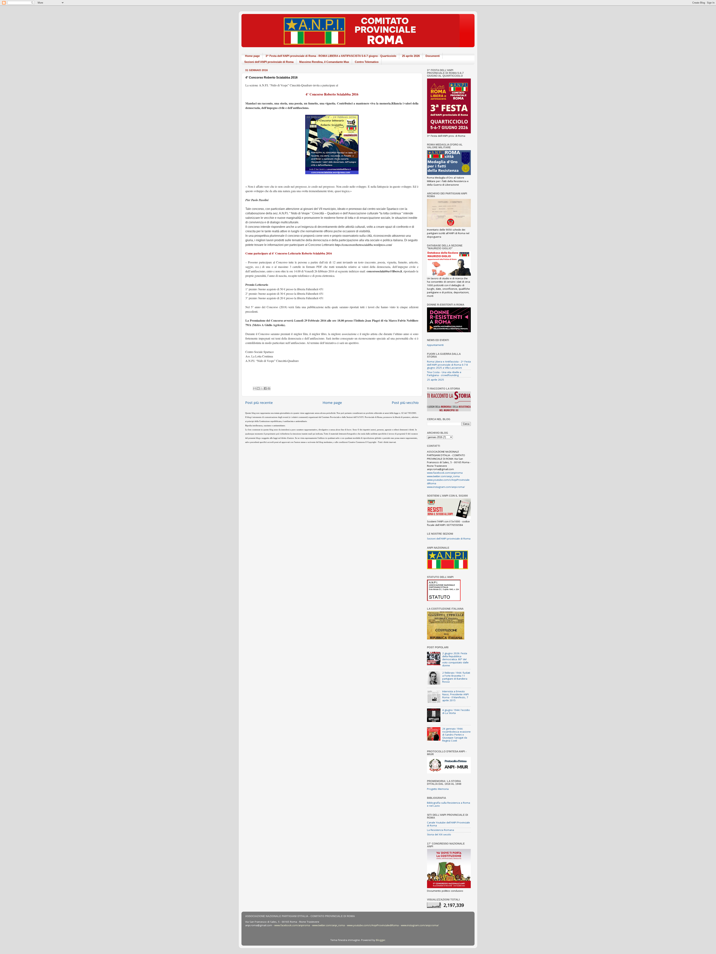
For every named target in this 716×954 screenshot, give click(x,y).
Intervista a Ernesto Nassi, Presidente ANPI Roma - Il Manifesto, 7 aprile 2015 (455, 696)
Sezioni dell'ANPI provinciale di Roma (268, 61)
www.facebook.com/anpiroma (445, 472)
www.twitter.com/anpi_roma (443, 476)
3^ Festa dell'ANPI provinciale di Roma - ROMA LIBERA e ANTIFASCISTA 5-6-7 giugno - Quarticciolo (331, 55)
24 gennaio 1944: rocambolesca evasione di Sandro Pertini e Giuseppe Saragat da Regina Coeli (456, 734)
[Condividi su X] (262, 388)
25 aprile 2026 (411, 55)
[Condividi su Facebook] (265, 388)
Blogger (380, 940)
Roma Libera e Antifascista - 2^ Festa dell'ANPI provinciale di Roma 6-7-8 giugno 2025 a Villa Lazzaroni (449, 364)
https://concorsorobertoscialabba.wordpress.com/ (363, 245)
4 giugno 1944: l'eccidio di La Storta (456, 711)
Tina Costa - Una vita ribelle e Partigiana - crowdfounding (444, 373)
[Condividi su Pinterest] (269, 388)
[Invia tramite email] (255, 388)
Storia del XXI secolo (439, 834)
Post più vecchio (405, 402)
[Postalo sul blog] (258, 388)
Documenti (432, 55)
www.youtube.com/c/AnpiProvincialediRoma (373, 925)
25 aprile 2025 (435, 379)
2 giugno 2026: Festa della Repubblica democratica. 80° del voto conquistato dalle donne (455, 659)
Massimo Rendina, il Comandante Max (324, 61)
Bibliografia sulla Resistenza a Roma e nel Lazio (448, 804)
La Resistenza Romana (440, 830)
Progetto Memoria (438, 789)
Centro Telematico (367, 61)
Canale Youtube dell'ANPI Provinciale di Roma (448, 824)
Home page (252, 55)
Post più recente (259, 402)
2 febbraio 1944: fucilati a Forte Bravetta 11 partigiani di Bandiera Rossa (456, 677)
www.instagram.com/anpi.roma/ (446, 487)
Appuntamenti (435, 345)
